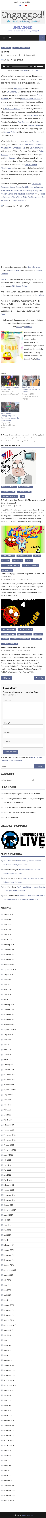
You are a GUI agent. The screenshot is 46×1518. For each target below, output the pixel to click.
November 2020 (9, 1260)
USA (22, 496)
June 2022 (7, 1165)
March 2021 (8, 1240)
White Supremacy (29, 441)
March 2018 (8, 1415)
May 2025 (7, 990)
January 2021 (9, 1250)
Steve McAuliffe (36, 148)
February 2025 (9, 1005)
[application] (23, 66)
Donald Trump (34, 435)
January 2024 (9, 1070)
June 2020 (7, 1285)
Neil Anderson (15, 270)
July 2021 (7, 1220)
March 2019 (8, 1355)
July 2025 (7, 980)
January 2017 (9, 1485)
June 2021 (7, 1225)
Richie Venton (32, 115)
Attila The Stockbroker (32, 197)
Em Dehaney (12, 92)
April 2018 (7, 1410)
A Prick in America (8, 487)
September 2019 (10, 1325)
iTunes (25, 70)
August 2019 (8, 1330)
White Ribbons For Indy (30, 98)
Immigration (17, 560)
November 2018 (9, 1375)
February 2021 (9, 1245)
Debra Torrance (34, 267)
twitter (19, 327)
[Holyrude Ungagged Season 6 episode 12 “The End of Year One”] (23, 539)
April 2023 (7, 1115)
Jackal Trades (15, 187)
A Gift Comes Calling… (19, 286)
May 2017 (7, 1465)
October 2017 (9, 1440)
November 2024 (9, 1020)
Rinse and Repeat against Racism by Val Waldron (22, 794)
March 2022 (8, 1180)
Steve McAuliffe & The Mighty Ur (8, 678)
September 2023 (10, 1090)
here (39, 359)
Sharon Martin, (7, 194)
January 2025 (9, 1010)
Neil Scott (6, 48)
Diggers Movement (22, 435)
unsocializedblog (26, 579)
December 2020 (9, 1255)
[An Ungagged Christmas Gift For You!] (10, 381)
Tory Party (37, 639)
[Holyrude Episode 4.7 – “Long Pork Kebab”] (23, 612)
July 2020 (7, 1280)
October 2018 (9, 1380)
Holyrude (5, 560)
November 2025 (9, 960)
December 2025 (9, 955)
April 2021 (7, 1235)
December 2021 (9, 1195)
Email (7, 732)
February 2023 (9, 1125)
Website (7, 742)
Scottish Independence (10, 565)
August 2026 (8, 914)
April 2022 (7, 1175)
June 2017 (7, 1460)
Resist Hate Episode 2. (12, 817)
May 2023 (7, 1110)
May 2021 (7, 1230)
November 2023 (9, 1080)
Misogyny (27, 438)
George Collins (10, 132)
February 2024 (9, 1065)
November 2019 (9, 1315)
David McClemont (24, 556)
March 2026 (8, 940)
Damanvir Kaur (34, 125)
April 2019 (7, 1350)
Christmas (11, 435)
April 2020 (7, 1295)
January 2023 (9, 1130)
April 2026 (7, 935)
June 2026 (7, 924)
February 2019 (9, 1360)
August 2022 (8, 1155)
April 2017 (7, 1470)
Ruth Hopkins (9, 158)
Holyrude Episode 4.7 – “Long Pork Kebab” (19, 647)
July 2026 (7, 919)
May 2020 (7, 1290)
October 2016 (9, 1500)
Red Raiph (18, 88)
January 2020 (9, 1305)
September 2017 (10, 1445)
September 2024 (10, 1030)
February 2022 (9, 1185)
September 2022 (10, 1150)
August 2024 (8, 1035)
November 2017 (9, 1435)
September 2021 (10, 1210)
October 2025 (9, 965)
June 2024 (7, 1045)
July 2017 (7, 1455)
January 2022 (9, 1190)
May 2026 (7, 930)
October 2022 (9, 1145)
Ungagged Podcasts (21, 48)
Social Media (5, 441)
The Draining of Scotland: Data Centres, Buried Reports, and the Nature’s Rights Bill (24, 800)
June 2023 (7, 1105)
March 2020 (8, 1300)
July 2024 (7, 1040)
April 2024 (7, 1055)
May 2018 (7, 1405)
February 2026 (9, 945)
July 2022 (7, 1160)
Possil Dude (20, 506)
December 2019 (9, 1310)
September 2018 (10, 1385)
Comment (8, 700)
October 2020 (9, 1265)
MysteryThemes (27, 1515)
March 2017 (8, 1475)
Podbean (35, 70)
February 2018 (9, 1420)
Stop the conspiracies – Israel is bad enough (20, 812)
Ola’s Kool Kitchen (12, 109)
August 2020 (8, 1275)
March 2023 (8, 1120)
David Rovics (27, 187)
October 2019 (9, 1320)
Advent (41, 295)
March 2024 (8, 1060)
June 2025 (7, 985)
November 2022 (9, 1140)
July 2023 (7, 1100)
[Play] (4, 66)
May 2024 (7, 1050)
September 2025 (10, 970)
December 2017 (9, 1430)
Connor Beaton (8, 556)
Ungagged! (23, 27)
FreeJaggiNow (18, 438)
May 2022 (7, 1170)
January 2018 (9, 1425)
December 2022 (9, 1135)
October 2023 (9, 1085)
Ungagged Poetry (16, 441)
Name (7, 723)
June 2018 (7, 1400)
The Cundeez (19, 194)
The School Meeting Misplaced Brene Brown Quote (22, 807)
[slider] (40, 66)
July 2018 (7, 1395)
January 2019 (9, 1365)
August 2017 (8, 1450)
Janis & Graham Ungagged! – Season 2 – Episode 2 (31, 389)
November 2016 (9, 1495)
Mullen (36, 187)
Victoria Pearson (32, 141)
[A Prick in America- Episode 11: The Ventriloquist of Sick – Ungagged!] (23, 467)
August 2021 (8, 1215)
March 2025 (8, 1000)
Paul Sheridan (23, 122)
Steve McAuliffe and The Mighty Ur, (20, 190)
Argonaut (38, 190)
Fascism (37, 556)
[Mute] (35, 66)
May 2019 (7, 1345)
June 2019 (7, 1340)
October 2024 (9, 1025)
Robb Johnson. (19, 200)
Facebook (28, 327)
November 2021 (9, 1200)
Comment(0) (30, 55)
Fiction (10, 438)
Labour (28, 560)
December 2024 (9, 1015)
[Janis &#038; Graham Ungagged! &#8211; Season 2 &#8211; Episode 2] (31, 381)
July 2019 (7, 1335)
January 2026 (9, 950)
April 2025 (7, 995)
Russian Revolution (37, 438)
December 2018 (9, 1370)
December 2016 (9, 1490)
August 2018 (8, 1390)
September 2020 (10, 1270)
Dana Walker (8, 861)
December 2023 (9, 1075)
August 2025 (8, 975)
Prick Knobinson (25, 487)
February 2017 (9, 1480)
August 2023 (8, 1095)
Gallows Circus (32, 194)
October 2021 (9, 1205)
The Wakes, (17, 197)
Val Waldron (7, 570)
